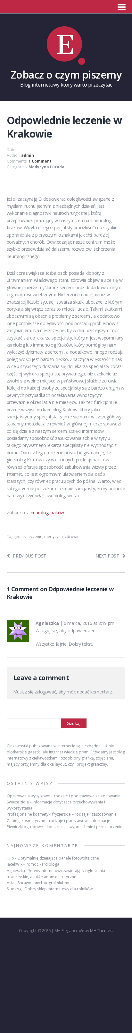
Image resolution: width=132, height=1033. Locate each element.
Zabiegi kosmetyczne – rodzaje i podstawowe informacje (58, 820)
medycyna (53, 536)
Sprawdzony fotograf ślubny (43, 883)
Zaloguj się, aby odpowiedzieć (65, 630)
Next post (107, 556)
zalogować (45, 692)
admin (27, 155)
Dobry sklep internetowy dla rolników (59, 889)
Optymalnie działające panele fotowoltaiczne (58, 858)
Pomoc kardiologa (42, 864)
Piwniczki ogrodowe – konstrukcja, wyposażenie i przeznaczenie (64, 826)
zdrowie (72, 536)
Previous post (29, 556)
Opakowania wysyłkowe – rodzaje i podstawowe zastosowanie (63, 796)
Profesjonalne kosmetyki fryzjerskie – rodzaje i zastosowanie (62, 814)
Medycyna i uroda (46, 167)
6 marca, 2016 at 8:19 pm (89, 623)
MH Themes (101, 930)
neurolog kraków (47, 512)
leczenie (35, 536)
